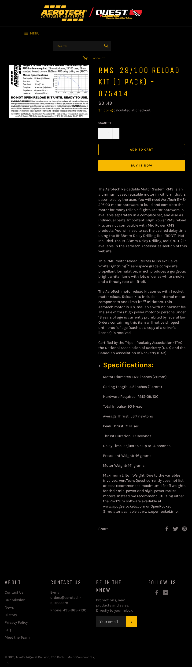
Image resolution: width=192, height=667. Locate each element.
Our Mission (15, 600)
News (9, 607)
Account (99, 58)
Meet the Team (17, 637)
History (11, 615)
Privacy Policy (16, 622)
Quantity (104, 123)
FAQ (8, 630)
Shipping (105, 110)
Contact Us (14, 592)
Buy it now (141, 165)
